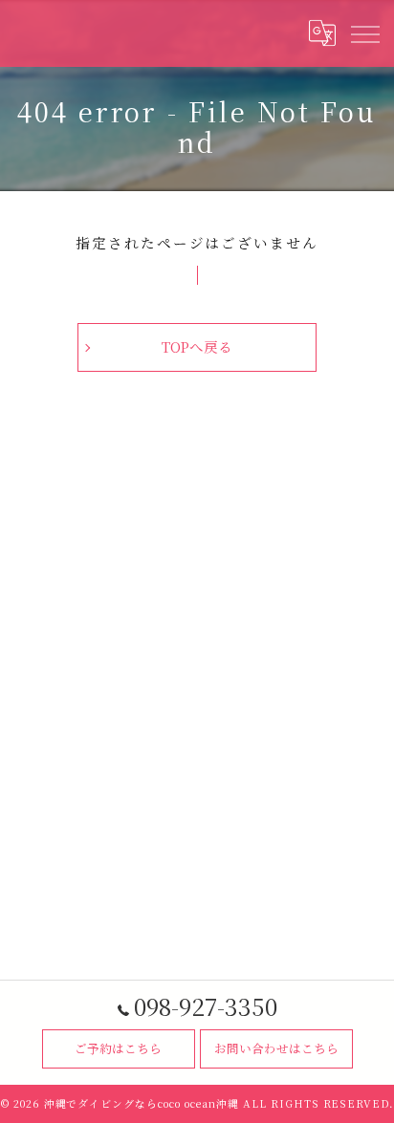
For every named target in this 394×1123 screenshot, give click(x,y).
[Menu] (364, 33)
